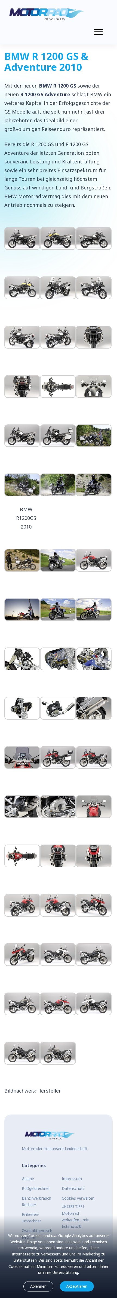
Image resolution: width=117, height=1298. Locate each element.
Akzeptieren (76, 1286)
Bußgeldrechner (36, 1188)
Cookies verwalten (78, 1198)
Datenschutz (73, 1188)
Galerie (28, 1178)
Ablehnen (38, 1286)
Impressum (72, 1178)
